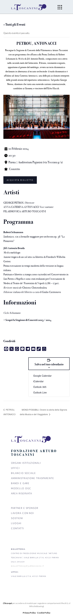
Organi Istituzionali (26, 463)
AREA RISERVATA (21, 493)
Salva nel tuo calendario (49, 364)
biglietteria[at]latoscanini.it (27, 566)
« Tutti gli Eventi (14, 24)
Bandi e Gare (20, 483)
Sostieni (17, 518)
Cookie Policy (43, 612)
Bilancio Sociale (23, 473)
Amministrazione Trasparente (32, 478)
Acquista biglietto (20, 180)
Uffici (15, 468)
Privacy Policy (29, 612)
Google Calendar (42, 375)
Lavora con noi (22, 513)
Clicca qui (7, 603)
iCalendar (38, 381)
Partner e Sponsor (24, 508)
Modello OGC (21, 488)
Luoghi (16, 523)
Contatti (17, 528)
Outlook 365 (39, 387)
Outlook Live (40, 392)
